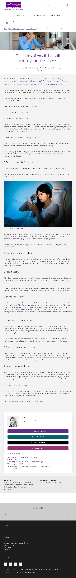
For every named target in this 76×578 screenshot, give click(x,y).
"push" (41, 374)
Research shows (9, 168)
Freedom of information (52, 570)
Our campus (10, 14)
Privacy (15, 570)
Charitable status (9, 572)
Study (17, 15)
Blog (59, 68)
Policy (7, 12)
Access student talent (58, 2)
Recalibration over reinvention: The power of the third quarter (29, 466)
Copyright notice (24, 570)
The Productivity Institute (14, 14)
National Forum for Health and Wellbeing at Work (47, 307)
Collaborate (36, 15)
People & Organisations (48, 68)
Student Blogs (10, 12)
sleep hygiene (31, 396)
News (59, 15)
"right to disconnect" (51, 83)
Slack (38, 152)
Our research (39, 448)
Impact (30, 4)
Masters (31, 8)
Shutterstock (18, 228)
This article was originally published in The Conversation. (23, 402)
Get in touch (44, 483)
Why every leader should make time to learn (22, 457)
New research (8, 245)
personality (11, 92)
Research (25, 15)
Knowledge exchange (35, 6)
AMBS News (40, 437)
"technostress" (34, 81)
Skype (45, 152)
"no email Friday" (17, 305)
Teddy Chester (33, 4)
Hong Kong (9, 14)
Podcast (31, 1)
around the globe (27, 309)
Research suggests (10, 288)
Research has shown (11, 326)
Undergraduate (56, 8)
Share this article (40, 431)
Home (5, 29)
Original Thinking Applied (16, 29)
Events (52, 15)
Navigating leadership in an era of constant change (25, 462)
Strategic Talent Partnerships (37, 2)
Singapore (9, 12)
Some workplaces (14, 236)
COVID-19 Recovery (35, 10)
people (10, 259)
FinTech (53, 10)
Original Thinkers (31, 29)
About (45, 15)
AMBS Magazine (40, 442)
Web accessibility (36, 570)
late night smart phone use (29, 391)
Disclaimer (7, 570)
